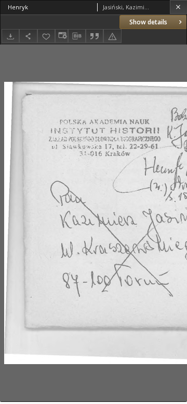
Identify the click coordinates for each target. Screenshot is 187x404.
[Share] (28, 36)
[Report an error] (112, 36)
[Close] (178, 7)
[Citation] (94, 36)
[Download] (10, 36)
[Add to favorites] (46, 36)
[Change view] (61, 36)
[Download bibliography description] (77, 36)
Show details (148, 22)
